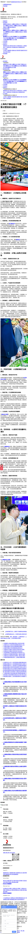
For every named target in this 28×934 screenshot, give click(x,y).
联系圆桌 (5, 53)
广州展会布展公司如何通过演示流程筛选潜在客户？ (15, 673)
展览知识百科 (13, 45)
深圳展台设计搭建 (9, 890)
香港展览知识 (21, 47)
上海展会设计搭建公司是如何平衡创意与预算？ (14, 649)
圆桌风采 (23, 50)
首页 (11, 636)
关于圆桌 (5, 48)
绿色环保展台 (8, 882)
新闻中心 (5, 44)
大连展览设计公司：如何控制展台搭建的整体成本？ (15, 662)
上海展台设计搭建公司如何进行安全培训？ (13, 651)
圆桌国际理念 (13, 872)
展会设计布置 (5, 414)
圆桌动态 (14, 50)
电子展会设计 (12, 223)
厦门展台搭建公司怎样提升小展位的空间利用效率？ (15, 671)
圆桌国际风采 (8, 874)
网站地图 (5, 6)
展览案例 (5, 22)
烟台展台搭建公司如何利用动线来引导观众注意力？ (15, 667)
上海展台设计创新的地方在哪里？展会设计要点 (14, 655)
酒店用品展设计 (20, 899)
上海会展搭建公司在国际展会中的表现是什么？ (14, 652)
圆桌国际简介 (6, 872)
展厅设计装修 (13, 880)
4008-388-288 (6, 852)
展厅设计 (5, 35)
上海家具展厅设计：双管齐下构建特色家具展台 (16, 631)
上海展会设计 (7, 446)
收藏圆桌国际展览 (7, 4)
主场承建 (5, 41)
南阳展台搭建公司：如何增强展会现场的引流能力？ (15, 664)
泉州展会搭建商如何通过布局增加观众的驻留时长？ (15, 670)
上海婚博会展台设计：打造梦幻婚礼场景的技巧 (16, 634)
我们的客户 (8, 52)
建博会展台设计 (22, 897)
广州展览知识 (8, 47)
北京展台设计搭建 (7, 888)
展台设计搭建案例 (7, 883)
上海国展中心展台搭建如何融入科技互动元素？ (14, 643)
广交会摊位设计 (6, 897)
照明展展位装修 (13, 899)
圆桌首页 (5, 21)
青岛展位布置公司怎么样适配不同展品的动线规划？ (15, 668)
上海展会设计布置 (6, 559)
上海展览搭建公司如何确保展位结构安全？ (13, 648)
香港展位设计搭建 (18, 890)
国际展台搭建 (6, 28)
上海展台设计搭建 (16, 888)
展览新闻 (15, 636)
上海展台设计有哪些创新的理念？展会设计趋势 (14, 654)
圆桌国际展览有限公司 (16, 1)
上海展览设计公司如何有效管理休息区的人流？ (14, 644)
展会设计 (18, 239)
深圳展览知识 (15, 47)
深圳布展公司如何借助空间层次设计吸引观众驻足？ (15, 674)
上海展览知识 (21, 636)
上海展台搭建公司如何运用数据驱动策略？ (13, 646)
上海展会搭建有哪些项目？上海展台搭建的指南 (14, 657)
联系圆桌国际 (15, 874)
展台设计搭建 (7, 64)
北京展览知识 (19, 45)
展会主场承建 (19, 880)
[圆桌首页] (3, 58)
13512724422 (12, 852)
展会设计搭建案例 (7, 893)
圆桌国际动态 (6, 45)
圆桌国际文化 (19, 872)
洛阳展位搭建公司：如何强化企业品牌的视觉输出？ (15, 665)
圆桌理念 (10, 50)
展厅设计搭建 (8, 36)
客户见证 (23, 96)
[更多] (6, 802)
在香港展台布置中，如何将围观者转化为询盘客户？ (15, 676)
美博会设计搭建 (14, 897)
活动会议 (5, 42)
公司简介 (5, 50)
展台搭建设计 (7, 24)
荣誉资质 (18, 50)
